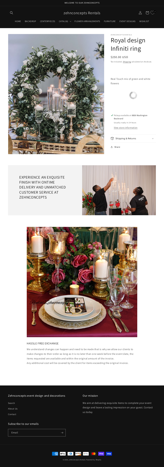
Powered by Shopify (93, 460)
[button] (11, 12)
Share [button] (117, 146)
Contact (12, 414)
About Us (13, 408)
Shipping (127, 61)
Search (11, 403)
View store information (126, 127)
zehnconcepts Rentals (77, 460)
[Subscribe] (62, 432)
